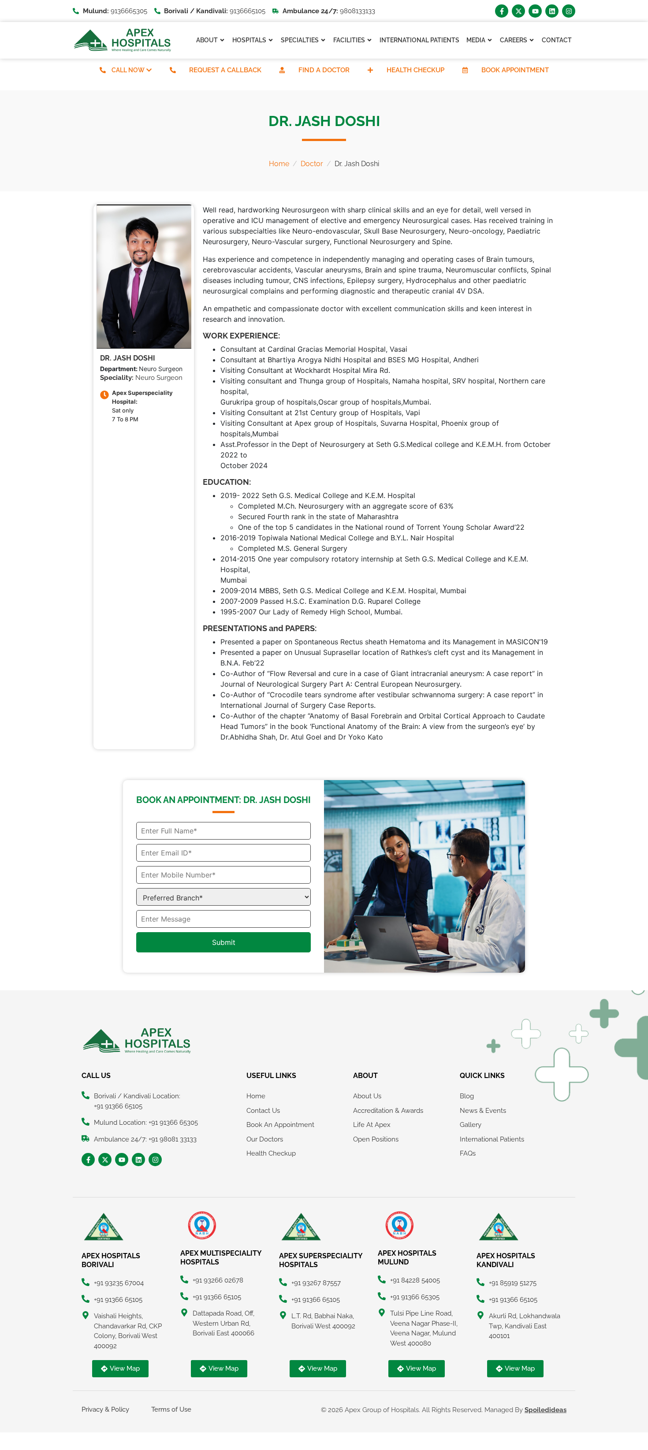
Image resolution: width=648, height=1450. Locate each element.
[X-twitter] (518, 11)
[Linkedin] (552, 11)
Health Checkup (415, 70)
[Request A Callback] (173, 70)
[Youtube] (535, 11)
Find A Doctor (324, 70)
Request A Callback (225, 70)
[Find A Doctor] (282, 70)
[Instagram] (568, 11)
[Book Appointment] (465, 70)
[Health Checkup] (370, 70)
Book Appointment (515, 70)
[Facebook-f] (501, 11)
